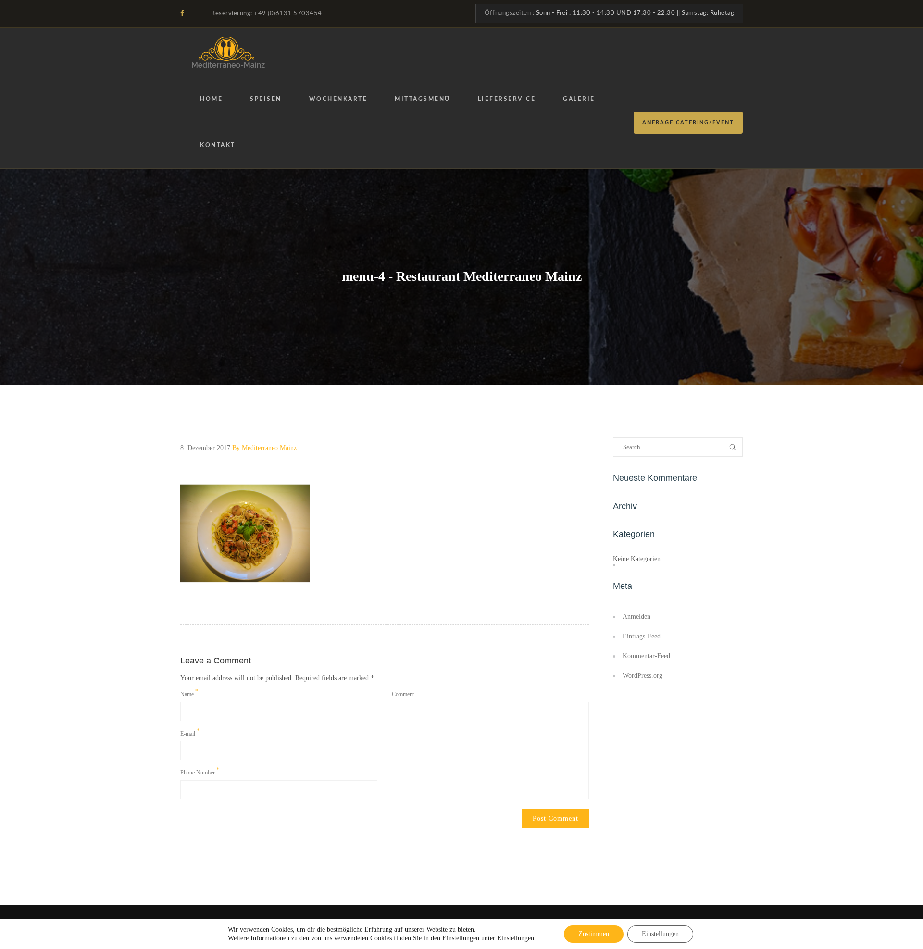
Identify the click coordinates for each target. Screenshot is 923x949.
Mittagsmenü (422, 99)
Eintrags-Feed (642, 636)
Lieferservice (507, 99)
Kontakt (218, 145)
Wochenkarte (338, 99)
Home (211, 99)
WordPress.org (642, 675)
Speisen (266, 99)
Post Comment (555, 818)
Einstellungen (515, 938)
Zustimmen (593, 933)
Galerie (579, 99)
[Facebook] (182, 13)
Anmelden (636, 616)
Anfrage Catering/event (688, 122)
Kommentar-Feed (646, 656)
